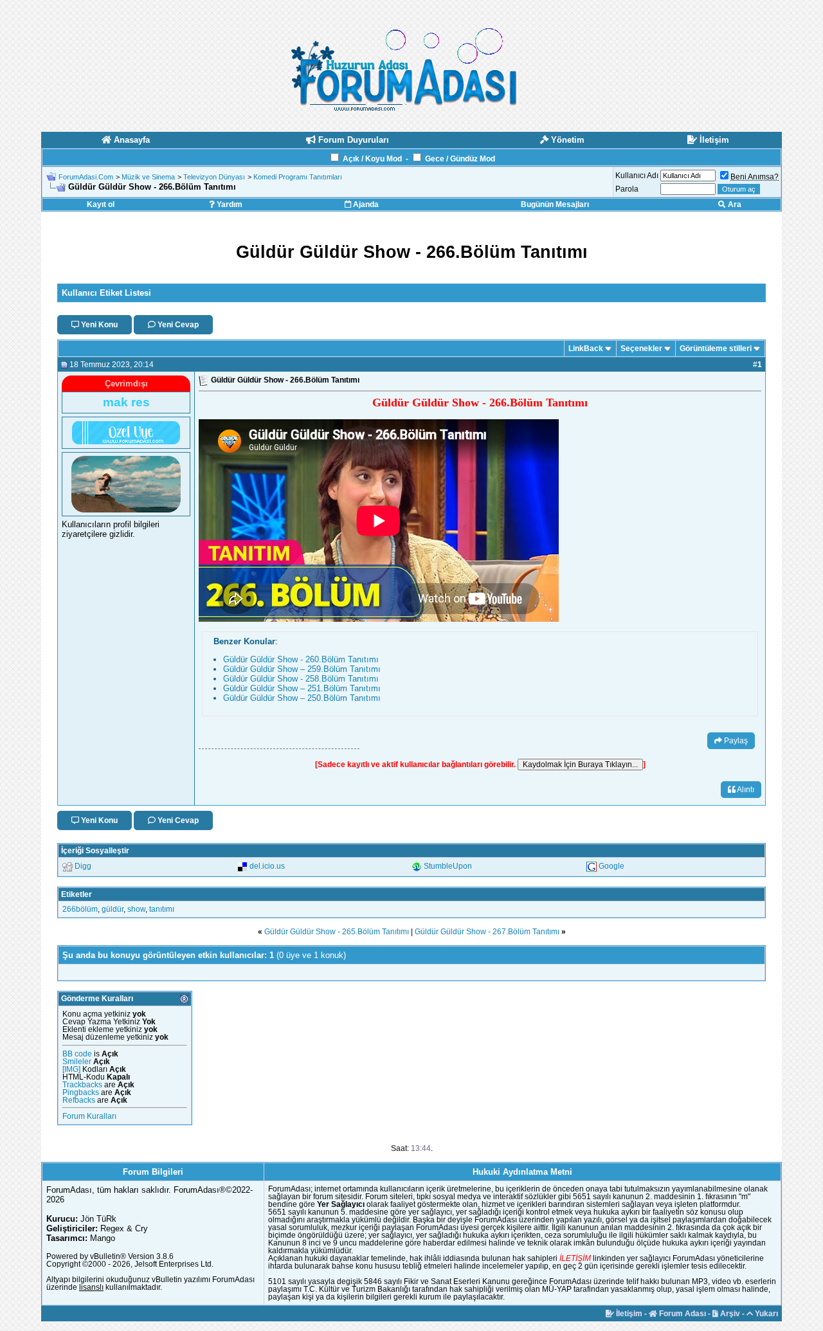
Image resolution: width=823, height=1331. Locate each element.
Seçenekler (641, 348)
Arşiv (729, 1313)
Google (611, 866)
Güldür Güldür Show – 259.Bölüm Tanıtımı (302, 669)
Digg (83, 866)
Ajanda (365, 204)
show (136, 909)
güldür (112, 909)
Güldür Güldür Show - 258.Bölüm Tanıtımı (301, 679)
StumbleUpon (448, 866)
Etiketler (76, 894)
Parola (626, 189)
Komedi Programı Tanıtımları (297, 177)
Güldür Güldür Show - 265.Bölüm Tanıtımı (336, 932)
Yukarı (765, 1313)
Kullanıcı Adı (636, 175)
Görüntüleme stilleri (716, 348)
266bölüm (80, 909)
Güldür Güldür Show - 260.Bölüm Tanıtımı (301, 659)
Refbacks (78, 1100)
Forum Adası (681, 1313)
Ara (733, 204)
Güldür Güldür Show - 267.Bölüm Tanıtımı (487, 932)
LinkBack (585, 348)
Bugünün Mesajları (555, 204)
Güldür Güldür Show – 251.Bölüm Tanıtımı (302, 688)
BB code (77, 1054)
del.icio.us (267, 866)
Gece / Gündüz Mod (460, 159)
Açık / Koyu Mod (372, 159)
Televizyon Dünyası (214, 177)
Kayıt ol (100, 204)
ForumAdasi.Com (86, 177)
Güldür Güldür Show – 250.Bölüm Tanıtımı (302, 698)
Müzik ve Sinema (148, 177)
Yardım (228, 204)
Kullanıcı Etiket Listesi (106, 293)
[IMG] (71, 1069)
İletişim (628, 1313)
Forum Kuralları (89, 1116)
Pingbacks (80, 1092)
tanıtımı (161, 909)
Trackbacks (82, 1085)
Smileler (76, 1061)
